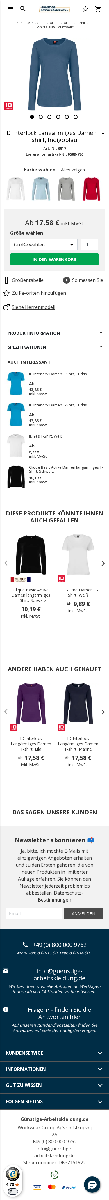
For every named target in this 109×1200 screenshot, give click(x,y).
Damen (40, 22)
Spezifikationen (27, 347)
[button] (92, 1184)
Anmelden (83, 913)
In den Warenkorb (54, 259)
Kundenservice (24, 1053)
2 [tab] (41, 117)
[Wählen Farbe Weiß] (17, 190)
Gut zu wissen (24, 1085)
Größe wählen (26, 233)
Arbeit (55, 22)
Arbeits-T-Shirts (76, 22)
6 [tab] (76, 117)
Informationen (26, 1069)
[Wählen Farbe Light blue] (42, 190)
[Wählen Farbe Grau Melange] (67, 190)
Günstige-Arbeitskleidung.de (55, 1119)
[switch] (13, 1191)
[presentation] (100, 563)
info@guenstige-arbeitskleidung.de (59, 974)
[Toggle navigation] (10, 9)
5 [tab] (67, 117)
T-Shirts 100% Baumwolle (54, 27)
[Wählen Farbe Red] (93, 190)
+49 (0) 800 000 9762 (60, 945)
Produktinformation (34, 333)
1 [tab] (32, 117)
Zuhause (23, 22)
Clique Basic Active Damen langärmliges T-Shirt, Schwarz (66, 469)
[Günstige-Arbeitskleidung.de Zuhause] (54, 8)
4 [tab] (58, 117)
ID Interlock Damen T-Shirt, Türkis (58, 374)
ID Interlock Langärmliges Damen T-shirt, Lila (31, 744)
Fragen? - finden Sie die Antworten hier (59, 1013)
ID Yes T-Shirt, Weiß (46, 436)
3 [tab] (49, 117)
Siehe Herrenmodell (33, 307)
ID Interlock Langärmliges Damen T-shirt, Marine (78, 744)
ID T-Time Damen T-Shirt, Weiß (78, 592)
